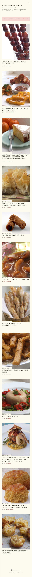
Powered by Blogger (17, 570)
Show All (25, 18)
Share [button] (3, 65)
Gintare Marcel (20, 572)
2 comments (8, 237)
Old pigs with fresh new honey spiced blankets (15, 110)
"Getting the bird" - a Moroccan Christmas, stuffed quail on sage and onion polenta (15, 459)
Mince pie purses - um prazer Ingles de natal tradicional (14, 204)
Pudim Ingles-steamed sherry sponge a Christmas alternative (15, 506)
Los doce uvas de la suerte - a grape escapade (14, 63)
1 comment (8, 65)
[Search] (29, 2)
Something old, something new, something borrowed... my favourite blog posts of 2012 (15, 157)
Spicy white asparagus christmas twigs (11, 325)
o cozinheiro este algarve (12, 5)
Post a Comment (9, 112)
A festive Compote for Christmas (16, 279)
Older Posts (26, 561)
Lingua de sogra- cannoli (13, 235)
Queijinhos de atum (10, 416)
